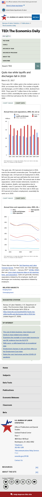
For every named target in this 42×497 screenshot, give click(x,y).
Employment (7, 290)
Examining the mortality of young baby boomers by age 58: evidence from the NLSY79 (21, 339)
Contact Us (19, 460)
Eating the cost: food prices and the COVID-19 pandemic (19, 355)
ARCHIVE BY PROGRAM (10, 52)
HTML (31, 270)
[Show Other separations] (20, 119)
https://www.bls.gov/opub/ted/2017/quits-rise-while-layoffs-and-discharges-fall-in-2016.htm (19, 313)
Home (5, 368)
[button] (37, 467)
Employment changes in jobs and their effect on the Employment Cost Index (20, 350)
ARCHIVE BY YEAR (8, 48)
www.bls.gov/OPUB (21, 456)
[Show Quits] (35, 118)
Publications (26, 23)
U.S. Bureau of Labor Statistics (19, 17)
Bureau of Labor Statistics (11, 23)
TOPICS (5, 44)
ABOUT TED (6, 56)
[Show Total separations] (35, 212)
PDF (37, 270)
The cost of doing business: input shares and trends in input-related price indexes (19, 333)
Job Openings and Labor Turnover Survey (19, 266)
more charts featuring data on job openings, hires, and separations (20, 273)
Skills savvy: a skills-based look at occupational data (19, 344)
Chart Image (8, 103)
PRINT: (4, 36)
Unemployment (8, 292)
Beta (5, 412)
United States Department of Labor (16, 10)
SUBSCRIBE (6, 60)
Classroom (7, 405)
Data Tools (7, 382)
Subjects (6, 375)
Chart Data (20, 103)
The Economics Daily (9, 26)
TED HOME (6, 40)
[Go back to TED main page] (21, 31)
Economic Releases (11, 397)
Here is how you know (14, 5)
